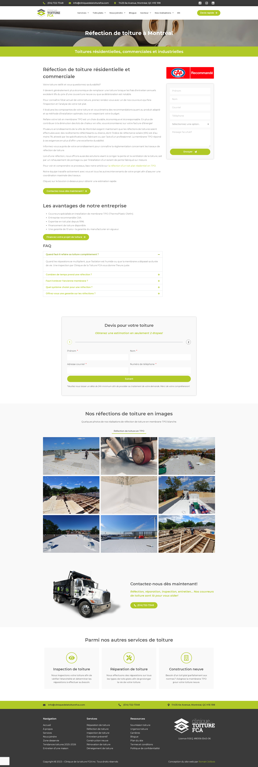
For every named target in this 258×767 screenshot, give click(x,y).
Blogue (133, 13)
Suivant (129, 379)
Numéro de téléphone (142, 364)
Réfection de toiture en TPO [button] (129, 431)
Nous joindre (116, 13)
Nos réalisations (163, 13)
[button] (102, 254)
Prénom (72, 351)
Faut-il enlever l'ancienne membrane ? (67, 281)
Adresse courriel (76, 364)
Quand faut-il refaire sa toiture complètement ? (72, 254)
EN (178, 13)
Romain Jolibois (207, 761)
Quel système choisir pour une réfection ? (69, 287)
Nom (133, 351)
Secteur (144, 13)
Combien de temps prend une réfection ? (69, 274)
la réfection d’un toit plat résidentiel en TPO (132, 166)
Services (81, 13)
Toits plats (98, 13)
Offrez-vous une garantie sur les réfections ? (71, 293)
